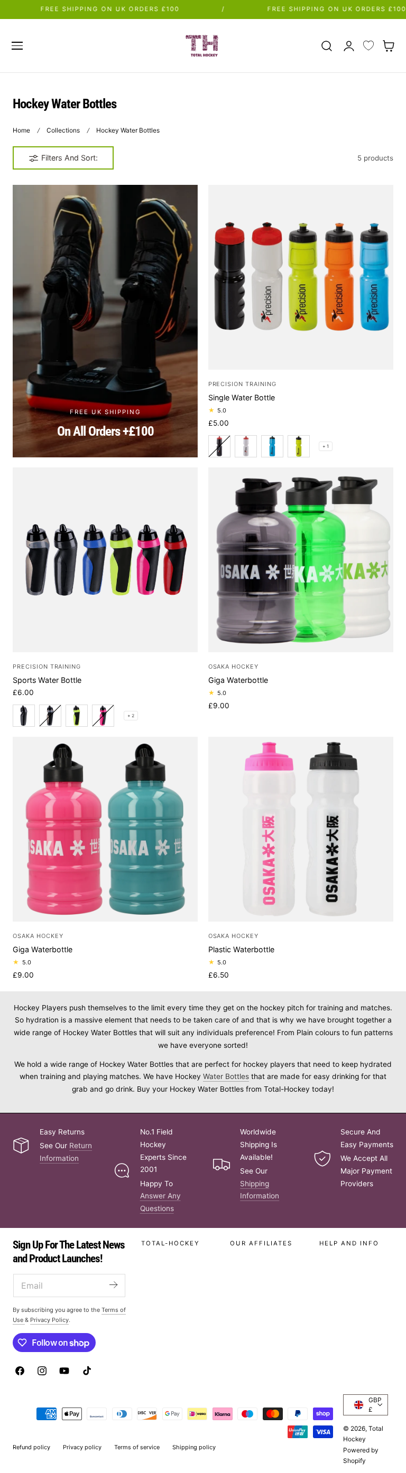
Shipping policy (194, 1447)
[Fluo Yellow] (77, 716)
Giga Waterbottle (238, 679)
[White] (246, 446)
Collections (63, 130)
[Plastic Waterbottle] (300, 829)
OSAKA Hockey (233, 666)
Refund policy (31, 1447)
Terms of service (137, 1447)
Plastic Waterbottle (241, 949)
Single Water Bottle (241, 397)
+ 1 (325, 446)
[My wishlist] (368, 46)
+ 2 (130, 715)
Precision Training (242, 384)
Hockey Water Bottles (128, 130)
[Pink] (103, 716)
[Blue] (272, 446)
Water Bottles (226, 1076)
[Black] (219, 446)
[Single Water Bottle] (300, 277)
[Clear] (50, 716)
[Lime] (299, 446)
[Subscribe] (113, 1284)
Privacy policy (82, 1447)
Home (21, 130)
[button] (16, 45)
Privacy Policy (49, 1320)
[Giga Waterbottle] (300, 559)
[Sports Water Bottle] (105, 559)
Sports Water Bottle (47, 679)
